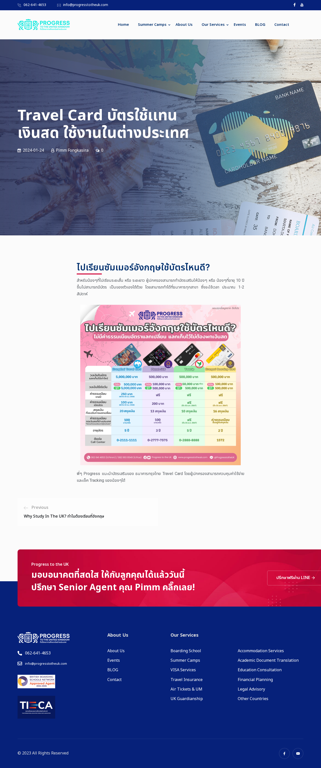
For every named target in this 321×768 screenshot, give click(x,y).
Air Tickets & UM (186, 689)
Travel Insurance (187, 680)
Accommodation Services (261, 651)
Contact (281, 25)
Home (123, 25)
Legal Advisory (251, 689)
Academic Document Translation (268, 660)
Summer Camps (152, 25)
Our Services (213, 25)
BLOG (260, 25)
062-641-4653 (35, 5)
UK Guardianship (187, 699)
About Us (184, 25)
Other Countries (253, 699)
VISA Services (183, 670)
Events (240, 25)
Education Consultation (260, 670)
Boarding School (186, 651)
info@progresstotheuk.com (85, 5)
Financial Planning (255, 680)
